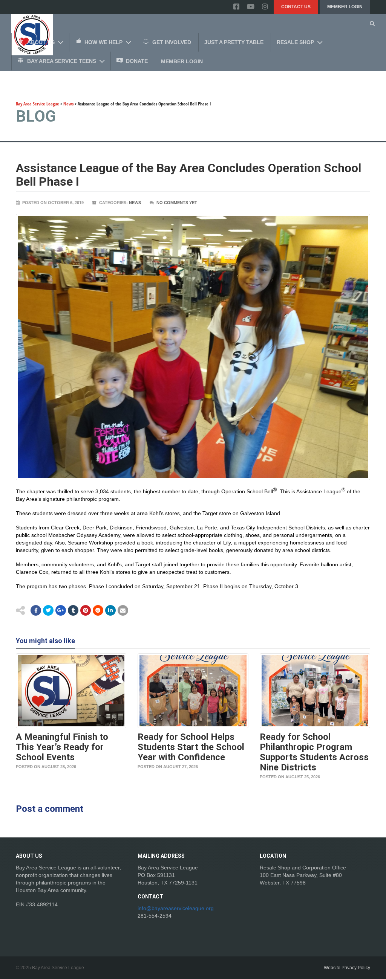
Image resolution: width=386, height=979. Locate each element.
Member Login (345, 6)
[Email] (110, 610)
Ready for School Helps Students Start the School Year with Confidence (191, 747)
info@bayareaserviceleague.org (176, 908)
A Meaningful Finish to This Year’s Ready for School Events (62, 747)
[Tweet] (48, 610)
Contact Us (296, 6)
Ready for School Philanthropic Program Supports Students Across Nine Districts (314, 752)
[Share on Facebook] (36, 610)
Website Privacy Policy (347, 967)
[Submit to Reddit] (85, 610)
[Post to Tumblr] (73, 610)
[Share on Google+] (60, 610)
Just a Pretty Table (233, 42)
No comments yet (176, 202)
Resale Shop (295, 42)
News (135, 202)
